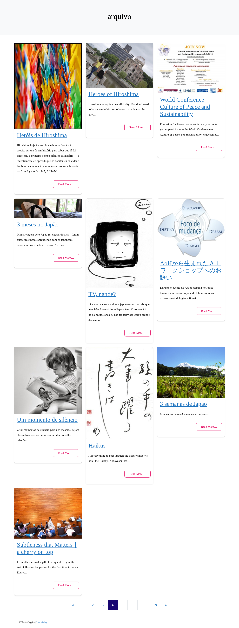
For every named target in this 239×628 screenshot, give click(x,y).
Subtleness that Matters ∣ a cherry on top (47, 548)
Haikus (97, 445)
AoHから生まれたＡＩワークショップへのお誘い (191, 270)
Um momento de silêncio (47, 419)
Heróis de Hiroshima (42, 135)
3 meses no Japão (38, 224)
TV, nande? (102, 294)
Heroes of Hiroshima (113, 94)
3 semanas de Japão (183, 403)
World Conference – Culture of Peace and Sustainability (185, 106)
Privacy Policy (41, 622)
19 (155, 605)
